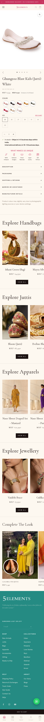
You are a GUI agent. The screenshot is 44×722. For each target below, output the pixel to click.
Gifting (4, 657)
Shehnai (27, 661)
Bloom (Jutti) (15, 344)
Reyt (25, 653)
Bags (4, 646)
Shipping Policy (7, 679)
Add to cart (22, 712)
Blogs (26, 682)
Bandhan (27, 657)
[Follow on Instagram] (9, 704)
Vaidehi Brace (15, 497)
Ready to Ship (7, 661)
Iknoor (26, 668)
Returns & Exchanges (10, 682)
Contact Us (6, 694)
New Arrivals (6, 638)
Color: (5, 98)
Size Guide (6, 690)
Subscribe (31, 626)
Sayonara (27, 642)
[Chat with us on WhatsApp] (36, 701)
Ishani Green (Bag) (15, 269)
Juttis (4, 642)
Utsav (26, 638)
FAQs (4, 697)
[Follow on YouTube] (15, 704)
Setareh (26, 664)
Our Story (27, 679)
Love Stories (28, 649)
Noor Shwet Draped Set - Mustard (15, 421)
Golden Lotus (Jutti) (10, 582)
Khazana (27, 646)
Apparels (5, 649)
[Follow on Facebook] (3, 704)
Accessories (6, 653)
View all (22, 282)
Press (26, 686)
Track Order (6, 686)
